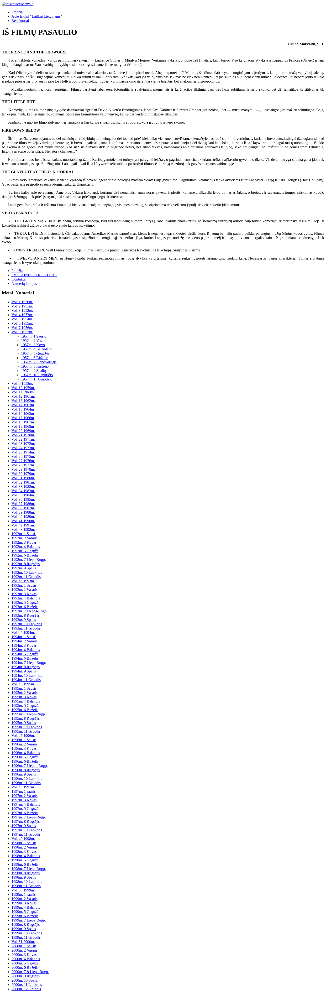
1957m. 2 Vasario (34, 341)
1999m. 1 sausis (23, 894)
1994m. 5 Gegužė (24, 654)
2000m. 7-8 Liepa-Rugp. (30, 972)
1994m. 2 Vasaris (24, 641)
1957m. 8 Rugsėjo (35, 366)
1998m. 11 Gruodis (26, 886)
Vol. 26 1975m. (23, 456)
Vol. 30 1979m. (23, 474)
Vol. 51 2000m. (23, 942)
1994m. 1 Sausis (23, 637)
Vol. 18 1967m (22, 422)
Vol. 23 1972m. (23, 444)
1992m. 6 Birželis (24, 555)
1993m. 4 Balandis (25, 598)
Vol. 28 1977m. (23, 465)
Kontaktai (18, 279)
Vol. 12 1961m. (23, 396)
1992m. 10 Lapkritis (26, 572)
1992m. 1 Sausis (23, 534)
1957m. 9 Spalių (33, 371)
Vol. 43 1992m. (23, 529)
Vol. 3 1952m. (22, 310)
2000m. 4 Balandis (25, 959)
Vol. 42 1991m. (23, 525)
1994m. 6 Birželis (24, 658)
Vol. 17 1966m (22, 418)
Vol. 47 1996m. (23, 736)
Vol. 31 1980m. (23, 478)
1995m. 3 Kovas (24, 697)
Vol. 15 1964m (22, 409)
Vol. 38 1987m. (23, 508)
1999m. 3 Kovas (24, 903)
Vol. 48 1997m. (23, 787)
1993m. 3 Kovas (24, 594)
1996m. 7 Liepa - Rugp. (29, 766)
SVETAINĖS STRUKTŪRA (34, 275)
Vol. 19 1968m (22, 426)
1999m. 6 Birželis (24, 916)
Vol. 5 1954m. (22, 319)
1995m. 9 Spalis (23, 723)
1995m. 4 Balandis (25, 701)
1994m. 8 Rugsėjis (25, 667)
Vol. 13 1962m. (23, 401)
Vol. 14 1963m (22, 405)
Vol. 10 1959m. (23, 388)
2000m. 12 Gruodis (26, 989)
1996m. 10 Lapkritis (26, 778)
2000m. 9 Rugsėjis (25, 976)
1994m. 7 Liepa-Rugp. (28, 663)
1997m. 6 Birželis (24, 813)
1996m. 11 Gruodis (26, 783)
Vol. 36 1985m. (23, 499)
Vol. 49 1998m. (23, 839)
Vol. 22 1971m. (23, 439)
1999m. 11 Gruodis (26, 937)
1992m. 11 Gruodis (26, 577)
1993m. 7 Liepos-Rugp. (29, 611)
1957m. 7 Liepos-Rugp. (39, 362)
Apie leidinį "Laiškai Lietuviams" (36, 16)
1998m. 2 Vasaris (24, 847)
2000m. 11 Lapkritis (26, 985)
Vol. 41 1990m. (23, 521)
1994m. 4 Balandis (25, 650)
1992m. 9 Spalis (23, 568)
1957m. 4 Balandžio (36, 349)
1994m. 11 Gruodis (26, 680)
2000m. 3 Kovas (24, 955)
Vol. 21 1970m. (23, 435)
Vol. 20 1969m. (23, 431)
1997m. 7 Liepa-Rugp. (28, 817)
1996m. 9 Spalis (23, 774)
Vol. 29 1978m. (23, 469)
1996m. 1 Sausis (23, 740)
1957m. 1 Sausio (33, 336)
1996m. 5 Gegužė (24, 757)
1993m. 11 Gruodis (26, 628)
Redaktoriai (20, 21)
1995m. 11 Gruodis (26, 731)
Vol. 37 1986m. (23, 504)
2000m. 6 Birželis (24, 967)
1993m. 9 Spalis (23, 620)
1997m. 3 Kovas (24, 800)
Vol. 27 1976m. (23, 461)
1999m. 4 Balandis (25, 907)
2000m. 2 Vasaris (24, 950)
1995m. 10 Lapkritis (26, 727)
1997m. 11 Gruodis (26, 834)
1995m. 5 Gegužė (24, 705)
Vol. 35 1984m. (23, 495)
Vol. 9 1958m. (22, 383)
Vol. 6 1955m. (22, 323)
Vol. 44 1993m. (23, 581)
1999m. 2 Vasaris (24, 899)
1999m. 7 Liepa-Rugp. (28, 920)
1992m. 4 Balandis (25, 547)
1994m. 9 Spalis (23, 671)
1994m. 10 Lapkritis (26, 675)
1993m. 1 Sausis (23, 585)
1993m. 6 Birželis (24, 607)
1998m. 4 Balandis (25, 856)
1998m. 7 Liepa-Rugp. (28, 869)
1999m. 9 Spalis (23, 929)
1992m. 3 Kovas (24, 542)
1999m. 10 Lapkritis (26, 933)
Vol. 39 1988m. (23, 512)
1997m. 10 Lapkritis (26, 830)
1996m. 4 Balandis (25, 753)
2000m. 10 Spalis (24, 980)
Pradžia (17, 12)
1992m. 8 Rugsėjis (25, 564)
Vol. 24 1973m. (23, 448)
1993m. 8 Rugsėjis (25, 615)
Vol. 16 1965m (22, 414)
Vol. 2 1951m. (22, 306)
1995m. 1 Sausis (23, 688)
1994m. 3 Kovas (24, 645)
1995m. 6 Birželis (24, 710)
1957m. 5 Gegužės (35, 353)
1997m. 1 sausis (23, 791)
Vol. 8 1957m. (22, 332)
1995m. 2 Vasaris (24, 693)
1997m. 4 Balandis (25, 804)
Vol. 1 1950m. (22, 302)
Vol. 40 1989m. (23, 517)
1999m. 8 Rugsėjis (25, 924)
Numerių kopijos (24, 283)
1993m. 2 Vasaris (24, 590)
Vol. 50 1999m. (23, 890)
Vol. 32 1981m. (23, 482)
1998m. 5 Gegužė (24, 860)
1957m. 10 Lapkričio (37, 375)
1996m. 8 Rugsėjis (25, 770)
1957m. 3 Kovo (33, 345)
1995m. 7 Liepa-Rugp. (28, 714)
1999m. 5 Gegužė (24, 912)
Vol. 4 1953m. (22, 315)
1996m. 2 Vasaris (24, 744)
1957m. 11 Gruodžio (36, 379)
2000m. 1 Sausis (23, 946)
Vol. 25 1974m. (23, 452)
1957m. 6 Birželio (34, 358)
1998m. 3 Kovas (24, 851)
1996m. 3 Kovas (24, 748)
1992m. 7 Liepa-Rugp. (28, 559)
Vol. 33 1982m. (23, 486)
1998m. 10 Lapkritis (26, 882)
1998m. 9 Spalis (23, 877)
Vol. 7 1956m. (22, 328)
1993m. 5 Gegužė (24, 602)
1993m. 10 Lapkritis (26, 624)
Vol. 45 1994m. (23, 632)
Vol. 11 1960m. (23, 392)
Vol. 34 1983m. (23, 491)
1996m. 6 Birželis (24, 761)
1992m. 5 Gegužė (24, 551)
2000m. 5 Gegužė (24, 963)
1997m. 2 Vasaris (24, 796)
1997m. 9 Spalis (23, 826)
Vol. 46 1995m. (23, 684)
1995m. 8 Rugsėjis (25, 718)
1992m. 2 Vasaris (24, 538)
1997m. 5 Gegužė (24, 809)
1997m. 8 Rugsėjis (25, 821)
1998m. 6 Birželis (24, 864)
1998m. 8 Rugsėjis (25, 873)
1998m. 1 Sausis (23, 843)
